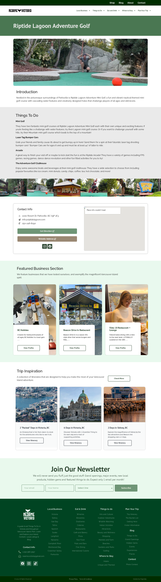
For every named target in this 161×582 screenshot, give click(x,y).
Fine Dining (80, 547)
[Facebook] (49, 246)
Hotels (106, 561)
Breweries (80, 518)
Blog (132, 530)
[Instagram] (44, 246)
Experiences (132, 550)
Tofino (54, 525)
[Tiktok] (35, 563)
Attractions (106, 529)
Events (132, 547)
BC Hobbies (23, 330)
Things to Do (97, 11)
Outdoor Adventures (106, 518)
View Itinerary (31, 440)
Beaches (106, 543)
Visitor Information (131, 525)
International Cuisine (80, 551)
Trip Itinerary (132, 514)
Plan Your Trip (143, 11)
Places (132, 554)
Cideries (80, 525)
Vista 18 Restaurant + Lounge (119, 329)
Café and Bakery (80, 532)
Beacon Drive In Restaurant (76, 330)
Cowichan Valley (55, 551)
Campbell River (54, 543)
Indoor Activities (106, 525)
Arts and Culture (106, 514)
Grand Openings (132, 539)
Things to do (106, 509)
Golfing (106, 551)
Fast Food (80, 540)
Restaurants (80, 529)
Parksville (55, 554)
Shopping (106, 536)
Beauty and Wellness (106, 532)
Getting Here (132, 522)
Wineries (80, 514)
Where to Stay (127, 11)
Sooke (54, 532)
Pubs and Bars (80, 543)
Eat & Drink (80, 509)
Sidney (55, 518)
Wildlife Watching (106, 522)
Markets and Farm (106, 540)
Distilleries (80, 522)
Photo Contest (132, 564)
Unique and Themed (106, 565)
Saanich (55, 529)
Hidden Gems (132, 543)
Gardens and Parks (106, 547)
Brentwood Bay (54, 547)
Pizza (80, 536)
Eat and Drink (112, 11)
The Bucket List (132, 518)
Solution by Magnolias (140, 579)
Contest (132, 559)
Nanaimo (54, 540)
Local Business (81, 11)
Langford (55, 536)
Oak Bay (54, 522)
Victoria (55, 514)
